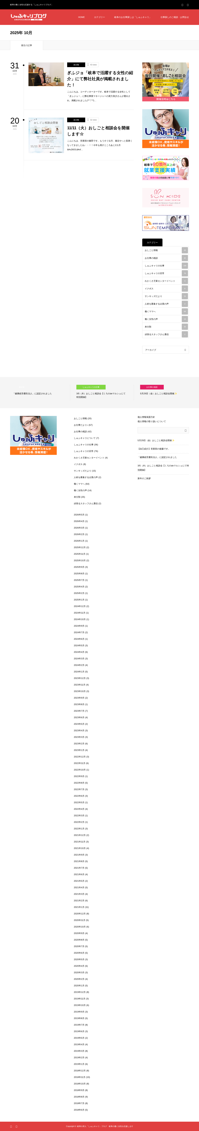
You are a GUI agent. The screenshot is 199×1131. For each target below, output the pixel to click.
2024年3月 (79, 658)
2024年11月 (79, 613)
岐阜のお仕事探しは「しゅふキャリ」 (132, 17)
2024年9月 (79, 626)
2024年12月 (80, 606)
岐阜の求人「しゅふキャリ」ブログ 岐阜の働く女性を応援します (105, 1126)
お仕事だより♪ (81, 425)
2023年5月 (79, 724)
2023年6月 (79, 717)
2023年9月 (79, 698)
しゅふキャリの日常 (165, 273)
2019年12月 (80, 992)
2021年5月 (79, 881)
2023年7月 (79, 711)
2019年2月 (79, 1057)
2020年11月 (79, 920)
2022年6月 (79, 796)
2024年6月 (79, 639)
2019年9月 (79, 1011)
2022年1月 (79, 828)
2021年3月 (79, 894)
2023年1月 (79, 750)
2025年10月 (80, 560)
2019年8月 (79, 1018)
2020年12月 (80, 913)
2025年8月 (79, 573)
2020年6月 (79, 953)
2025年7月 (79, 580)
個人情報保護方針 (146, 417)
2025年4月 (79, 586)
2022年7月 (79, 789)
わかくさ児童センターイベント (165, 281)
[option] (39, 392)
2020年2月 (79, 979)
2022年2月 (79, 822)
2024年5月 (79, 645)
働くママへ (165, 311)
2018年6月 (79, 1110)
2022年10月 (80, 769)
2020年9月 (79, 933)
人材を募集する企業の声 (165, 304)
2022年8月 (79, 783)
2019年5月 (79, 1038)
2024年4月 (79, 652)
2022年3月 (79, 815)
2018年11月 (79, 1077)
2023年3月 (79, 737)
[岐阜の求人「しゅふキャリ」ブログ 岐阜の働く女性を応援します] (28, 17)
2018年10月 (80, 1083)
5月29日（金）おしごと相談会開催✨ (156, 440)
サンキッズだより (165, 296)
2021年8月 (79, 861)
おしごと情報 (165, 250)
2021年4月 (79, 887)
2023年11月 (79, 684)
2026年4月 (79, 521)
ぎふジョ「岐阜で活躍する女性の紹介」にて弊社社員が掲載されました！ (100, 78)
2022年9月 (79, 776)
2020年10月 (80, 926)
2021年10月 (80, 848)
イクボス (165, 288)
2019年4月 (79, 1044)
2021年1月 (79, 907)
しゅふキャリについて (85, 438)
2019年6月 (79, 1031)
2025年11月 (79, 554)
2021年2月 (79, 900)
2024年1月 (79, 671)
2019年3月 (79, 1051)
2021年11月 (79, 841)
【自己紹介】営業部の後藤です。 (154, 449)
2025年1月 (79, 599)
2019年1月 (79, 1064)
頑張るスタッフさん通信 (165, 334)
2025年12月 (80, 547)
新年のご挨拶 (144, 478)
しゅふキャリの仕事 (165, 265)
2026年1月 (79, 541)
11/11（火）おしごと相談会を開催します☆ (98, 131)
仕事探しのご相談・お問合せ (175, 17)
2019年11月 (79, 998)
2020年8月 (79, 940)
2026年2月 (79, 534)
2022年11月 (79, 763)
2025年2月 (79, 593)
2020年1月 (79, 985)
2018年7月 (79, 1103)
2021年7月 (79, 868)
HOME (81, 17)
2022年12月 (80, 756)
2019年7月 (79, 1025)
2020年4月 (79, 966)
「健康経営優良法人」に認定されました (157, 457)
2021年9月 (79, 855)
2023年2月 (79, 743)
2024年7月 (79, 632)
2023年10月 (80, 691)
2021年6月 (79, 874)
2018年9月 (79, 1090)
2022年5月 (79, 802)
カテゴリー (99, 17)
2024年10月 (80, 619)
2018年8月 (79, 1096)
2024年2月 (79, 665)
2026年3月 (79, 527)
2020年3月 (79, 972)
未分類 (76, 65)
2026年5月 (79, 514)
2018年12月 (80, 1070)
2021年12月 (80, 835)
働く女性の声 (165, 319)
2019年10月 (80, 1005)
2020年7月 (79, 946)
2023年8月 (79, 704)
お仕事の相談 (165, 258)
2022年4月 (79, 809)
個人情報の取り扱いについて (152, 421)
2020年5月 (79, 959)
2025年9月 (79, 567)
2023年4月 (79, 730)
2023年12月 (80, 678)
